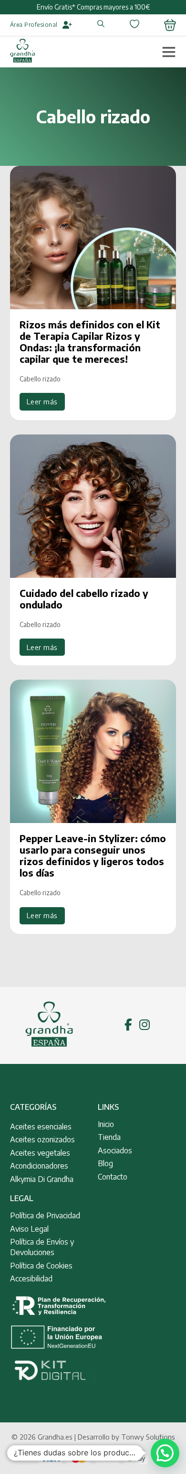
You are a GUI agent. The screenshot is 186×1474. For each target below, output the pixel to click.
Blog (105, 1163)
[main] (22, 52)
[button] (165, 1453)
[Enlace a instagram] (144, 1025)
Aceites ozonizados (42, 1139)
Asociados (115, 1150)
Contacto (112, 1176)
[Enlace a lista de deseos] (134, 25)
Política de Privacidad (45, 1215)
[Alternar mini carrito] (170, 25)
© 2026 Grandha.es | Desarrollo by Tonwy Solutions (93, 1436)
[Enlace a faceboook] (128, 1025)
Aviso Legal (29, 1229)
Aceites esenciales (41, 1126)
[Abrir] (169, 51)
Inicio (106, 1124)
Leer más (42, 401)
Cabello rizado (40, 379)
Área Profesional (34, 24)
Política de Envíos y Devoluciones (42, 1247)
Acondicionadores (39, 1166)
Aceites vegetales (40, 1153)
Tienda (109, 1137)
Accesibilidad (31, 1278)
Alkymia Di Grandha (41, 1179)
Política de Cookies (41, 1265)
